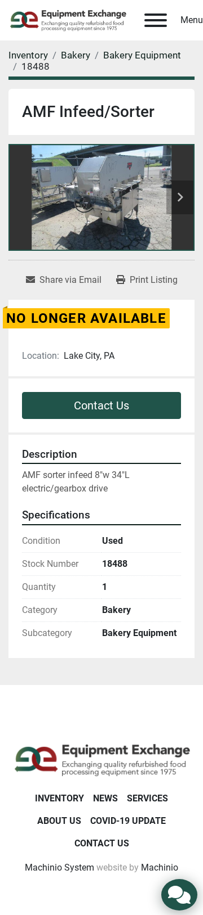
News (105, 798)
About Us (59, 820)
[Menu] (155, 20)
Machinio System (59, 867)
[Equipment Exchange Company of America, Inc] (101, 759)
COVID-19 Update (128, 820)
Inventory (59, 798)
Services (147, 798)
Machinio (159, 867)
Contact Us (101, 405)
